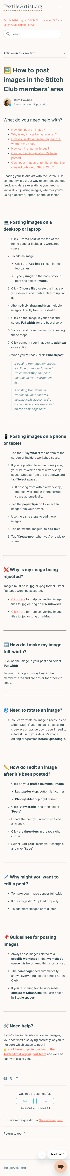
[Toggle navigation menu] (59, 7)
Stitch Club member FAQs (43, 20)
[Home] (23, 7)
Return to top (13, 1133)
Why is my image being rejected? (34, 134)
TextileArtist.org (13, 20)
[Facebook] (5, 1078)
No (45, 1100)
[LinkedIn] (16, 1078)
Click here (18, 599)
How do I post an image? (28, 129)
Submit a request (51, 1120)
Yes (25, 1100)
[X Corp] (11, 1078)
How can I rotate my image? (30, 148)
